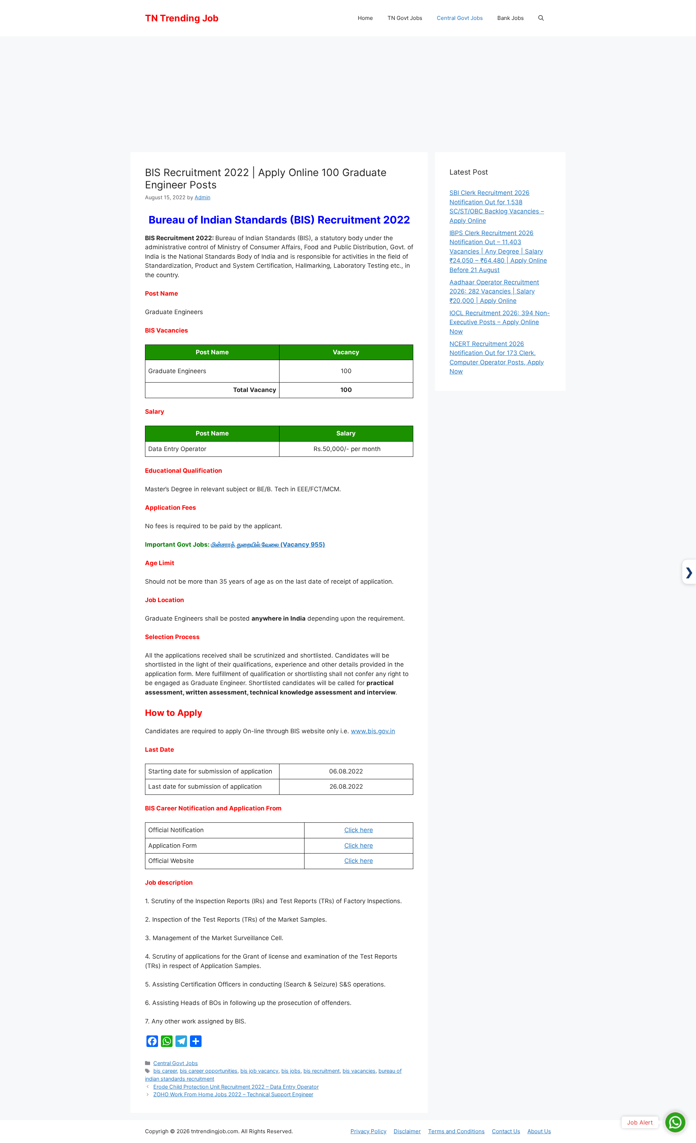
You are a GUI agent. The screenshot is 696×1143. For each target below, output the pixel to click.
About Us (539, 1131)
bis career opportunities (208, 1071)
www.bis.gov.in (373, 731)
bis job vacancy (259, 1071)
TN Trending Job (182, 18)
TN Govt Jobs (405, 17)
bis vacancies (359, 1071)
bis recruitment (321, 1071)
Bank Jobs (510, 17)
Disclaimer (407, 1131)
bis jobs (291, 1071)
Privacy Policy (368, 1131)
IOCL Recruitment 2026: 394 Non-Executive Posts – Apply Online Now (500, 322)
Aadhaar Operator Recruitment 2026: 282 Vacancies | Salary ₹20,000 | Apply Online (494, 291)
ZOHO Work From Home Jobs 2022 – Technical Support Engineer (233, 1094)
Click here (358, 830)
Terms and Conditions (456, 1131)
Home (365, 17)
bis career (165, 1071)
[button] (541, 18)
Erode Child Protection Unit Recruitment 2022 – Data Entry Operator (236, 1087)
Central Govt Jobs (460, 17)
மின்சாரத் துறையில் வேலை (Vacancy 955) (268, 544)
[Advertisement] (348, 90)
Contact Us (506, 1131)
